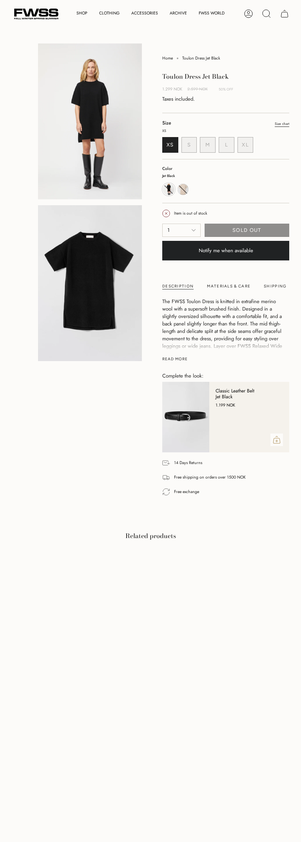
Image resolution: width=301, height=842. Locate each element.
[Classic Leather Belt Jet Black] (185, 417)
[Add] (276, 440)
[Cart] (285, 13)
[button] (82, 14)
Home (167, 58)
